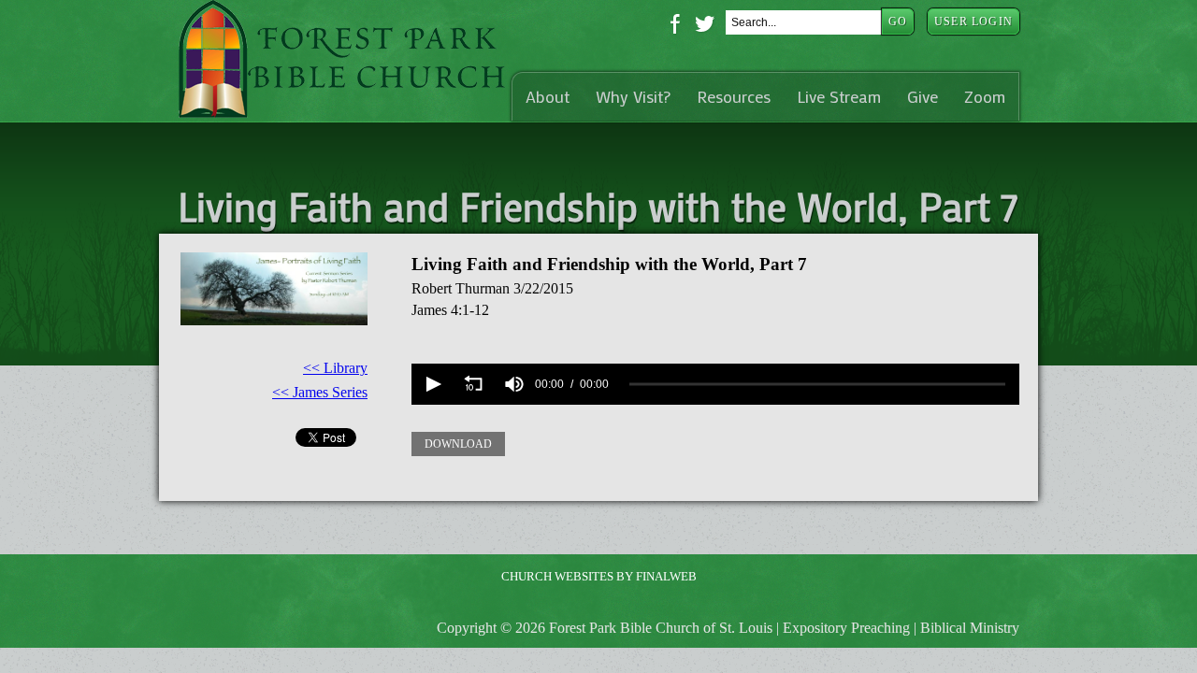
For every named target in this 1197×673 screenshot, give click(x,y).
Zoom (984, 96)
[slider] (817, 385)
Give (922, 96)
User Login (973, 21)
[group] (514, 384)
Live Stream (839, 96)
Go (897, 21)
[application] (715, 384)
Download (458, 444)
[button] (432, 384)
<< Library (335, 368)
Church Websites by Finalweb (599, 576)
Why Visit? (633, 96)
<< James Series (320, 392)
